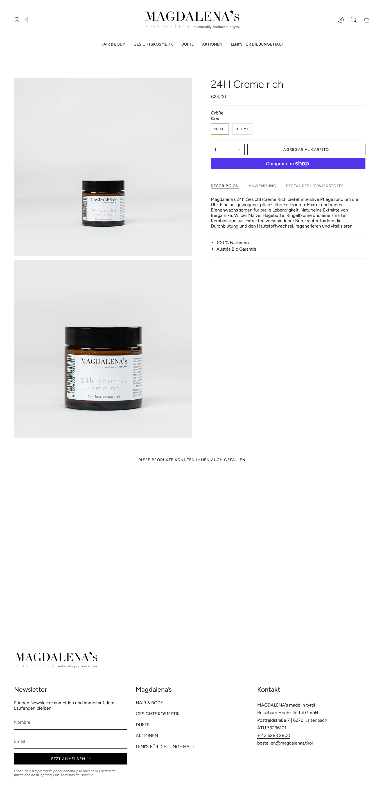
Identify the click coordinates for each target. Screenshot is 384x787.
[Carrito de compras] (366, 19)
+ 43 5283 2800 (273, 735)
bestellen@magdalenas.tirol (285, 743)
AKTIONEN (147, 735)
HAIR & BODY (149, 702)
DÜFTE (143, 724)
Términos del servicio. (77, 775)
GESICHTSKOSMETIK (158, 713)
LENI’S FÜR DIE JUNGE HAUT (165, 746)
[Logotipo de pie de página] (56, 660)
